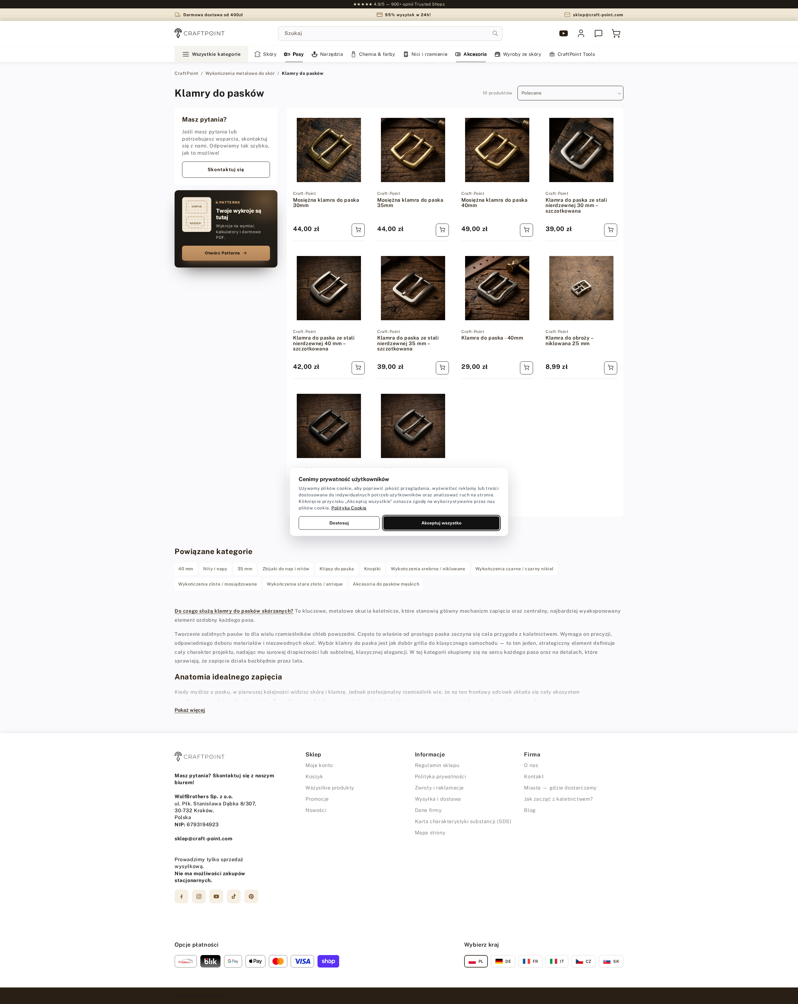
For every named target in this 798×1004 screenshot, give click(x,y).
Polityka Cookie (349, 507)
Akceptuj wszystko (441, 522)
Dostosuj (339, 522)
